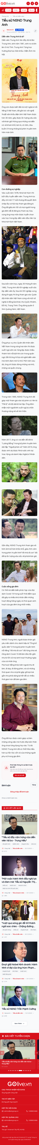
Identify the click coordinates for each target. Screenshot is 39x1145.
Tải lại (34, 785)
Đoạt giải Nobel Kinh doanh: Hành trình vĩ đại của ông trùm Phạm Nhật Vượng (19, 967)
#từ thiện (33, 930)
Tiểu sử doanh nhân (18, 893)
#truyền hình (6, 844)
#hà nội (33, 844)
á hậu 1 (16, 10)
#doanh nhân (22, 885)
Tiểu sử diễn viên (18, 16)
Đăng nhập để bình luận (19, 792)
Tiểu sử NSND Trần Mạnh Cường (19, 1009)
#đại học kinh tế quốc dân (10, 888)
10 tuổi (8, 10)
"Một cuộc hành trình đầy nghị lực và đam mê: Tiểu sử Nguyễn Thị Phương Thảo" (19, 882)
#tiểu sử (5, 885)
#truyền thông (7, 930)
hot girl (24, 10)
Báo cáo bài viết (19, 775)
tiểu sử (31, 10)
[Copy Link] (35, 31)
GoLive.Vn (10, 30)
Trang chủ (5, 16)
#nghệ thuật (24, 930)
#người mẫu (25, 844)
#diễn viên (16, 844)
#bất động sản (7, 974)
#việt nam (13, 885)
